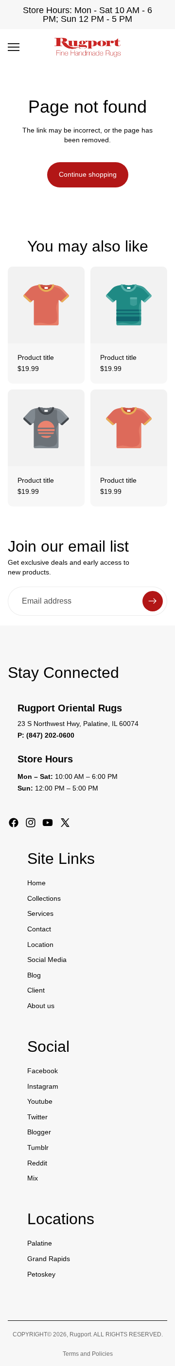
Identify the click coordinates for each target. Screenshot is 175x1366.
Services (40, 914)
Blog (34, 975)
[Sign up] (152, 601)
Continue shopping (88, 174)
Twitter (37, 1117)
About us (40, 1006)
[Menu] (13, 47)
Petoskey (41, 1274)
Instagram (42, 1086)
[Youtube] (47, 822)
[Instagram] (30, 822)
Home (36, 883)
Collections (44, 898)
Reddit (37, 1163)
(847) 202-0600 (50, 735)
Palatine (39, 1244)
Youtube (39, 1101)
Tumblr (38, 1147)
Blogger (39, 1132)
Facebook (42, 1071)
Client (36, 991)
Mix (32, 1178)
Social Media (47, 959)
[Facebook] (13, 822)
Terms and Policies (88, 1353)
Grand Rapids (48, 1259)
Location (40, 944)
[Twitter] (65, 822)
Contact (39, 929)
